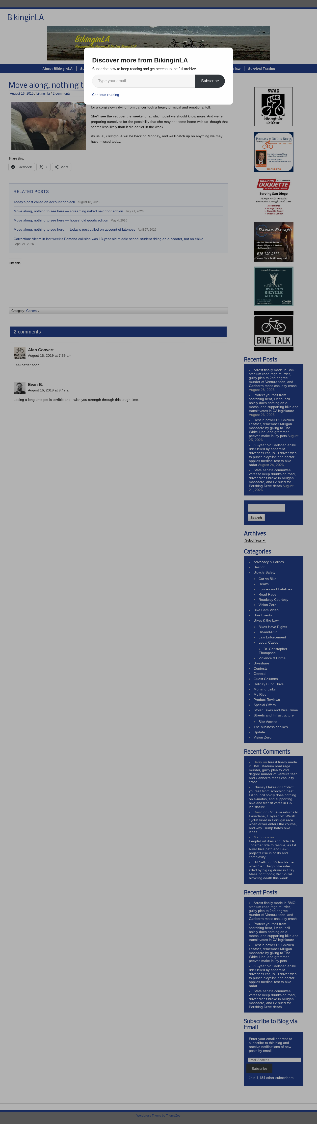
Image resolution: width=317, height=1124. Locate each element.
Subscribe (210, 81)
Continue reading (105, 95)
